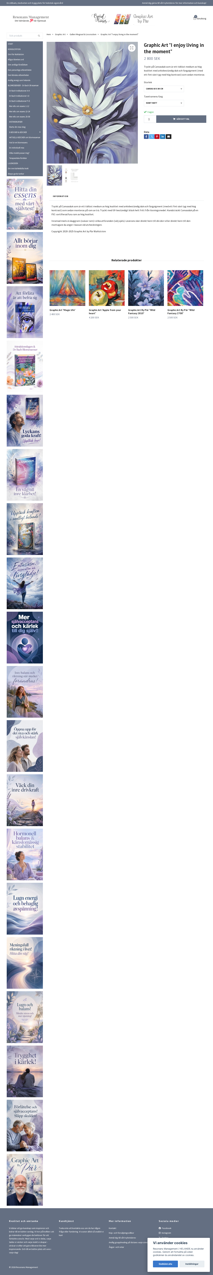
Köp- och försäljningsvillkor (121, 1250)
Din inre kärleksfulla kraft (18, 186)
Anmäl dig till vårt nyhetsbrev (122, 1255)
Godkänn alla (165, 1264)
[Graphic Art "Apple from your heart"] (107, 306)
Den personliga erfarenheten (19, 87)
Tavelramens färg (153, 114)
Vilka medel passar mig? (19, 170)
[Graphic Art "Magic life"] (67, 306)
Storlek (148, 100)
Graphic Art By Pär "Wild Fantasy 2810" (141, 329)
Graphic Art (60, 52)
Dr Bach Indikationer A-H (19, 108)
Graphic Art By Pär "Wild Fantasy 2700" (180, 329)
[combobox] (164, 106)
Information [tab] (60, 214)
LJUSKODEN (13, 181)
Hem (49, 52)
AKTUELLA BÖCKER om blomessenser (24, 155)
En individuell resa (16, 165)
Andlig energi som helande (19, 98)
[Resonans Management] (61, 25)
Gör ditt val (183, 136)
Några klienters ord (16, 77)
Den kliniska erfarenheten (18, 92)
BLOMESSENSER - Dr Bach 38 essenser (23, 103)
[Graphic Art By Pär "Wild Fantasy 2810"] (146, 306)
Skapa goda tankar (16, 191)
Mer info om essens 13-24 (19, 129)
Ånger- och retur (116, 1264)
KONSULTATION (14, 67)
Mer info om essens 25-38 (19, 134)
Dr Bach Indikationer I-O (19, 113)
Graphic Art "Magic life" (62, 327)
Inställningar (191, 1264)
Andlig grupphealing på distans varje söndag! (130, 1260)
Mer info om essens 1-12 (19, 124)
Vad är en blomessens (18, 160)
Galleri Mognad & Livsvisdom (83, 52)
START (10, 61)
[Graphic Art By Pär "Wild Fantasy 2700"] (185, 306)
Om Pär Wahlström (16, 72)
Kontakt (112, 1245)
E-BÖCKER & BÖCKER (18, 150)
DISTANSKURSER (15, 139)
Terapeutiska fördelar (18, 175)
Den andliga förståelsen (18, 82)
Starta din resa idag (17, 144)
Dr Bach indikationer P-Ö (19, 119)
